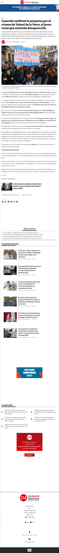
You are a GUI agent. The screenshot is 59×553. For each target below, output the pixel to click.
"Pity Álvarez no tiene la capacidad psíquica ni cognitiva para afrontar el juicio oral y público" (44, 419)
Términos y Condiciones (29, 510)
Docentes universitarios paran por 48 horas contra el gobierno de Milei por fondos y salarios (14, 419)
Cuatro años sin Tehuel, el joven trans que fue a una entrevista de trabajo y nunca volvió (27, 186)
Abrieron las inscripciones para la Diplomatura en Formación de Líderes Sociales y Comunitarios (23, 234)
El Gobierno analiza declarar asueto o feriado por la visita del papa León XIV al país (29, 315)
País (2, 18)
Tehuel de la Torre (26, 195)
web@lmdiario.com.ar (29, 542)
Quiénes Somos (29, 506)
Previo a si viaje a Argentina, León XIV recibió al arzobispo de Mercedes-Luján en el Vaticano (22, 236)
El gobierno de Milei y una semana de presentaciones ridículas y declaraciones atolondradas (15, 412)
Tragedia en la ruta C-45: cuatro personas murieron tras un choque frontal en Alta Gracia (16, 426)
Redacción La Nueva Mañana (12, 42)
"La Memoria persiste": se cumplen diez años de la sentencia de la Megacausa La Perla (21, 232)
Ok (29, 550)
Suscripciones (30, 517)
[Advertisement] (29, 215)
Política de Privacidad (30, 513)
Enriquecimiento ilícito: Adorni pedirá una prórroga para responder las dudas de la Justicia (22, 238)
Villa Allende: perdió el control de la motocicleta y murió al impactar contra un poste (45, 412)
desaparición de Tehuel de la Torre (10, 195)
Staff (29, 508)
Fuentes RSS (29, 515)
